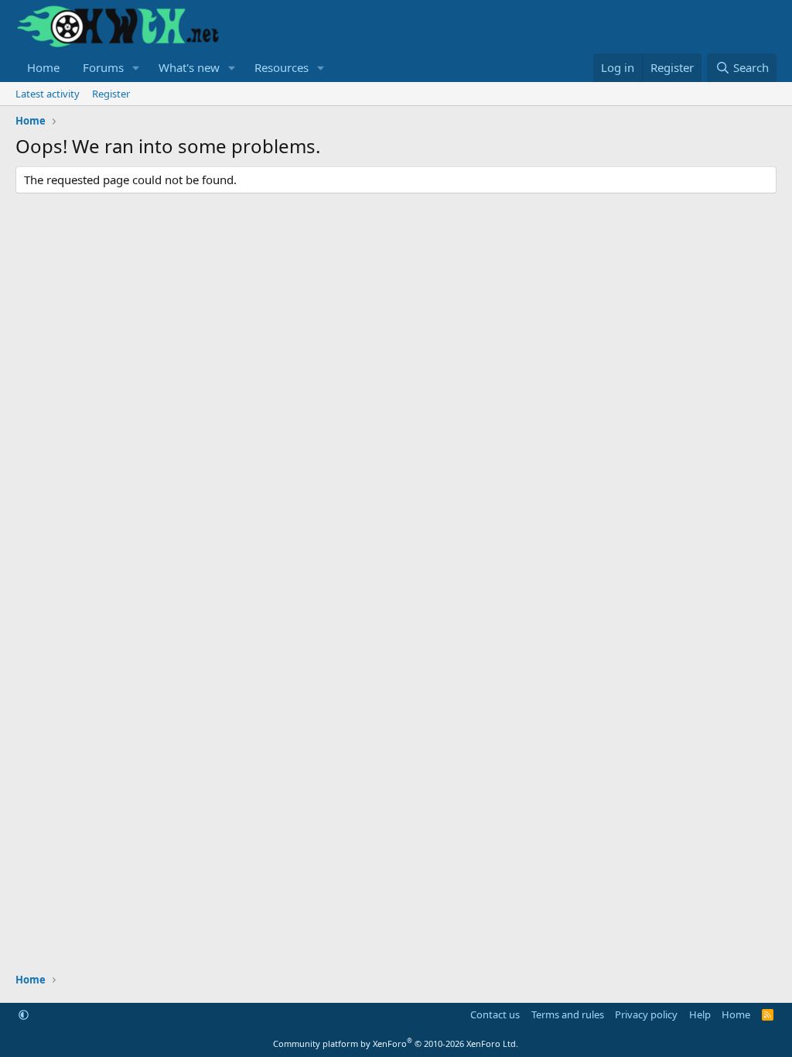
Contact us (495, 1014)
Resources (281, 67)
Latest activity (47, 94)
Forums (103, 67)
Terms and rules (567, 1014)
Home (43, 67)
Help (700, 1014)
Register (111, 94)
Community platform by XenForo (395, 1043)
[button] (136, 67)
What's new (189, 67)
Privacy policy (646, 1014)
